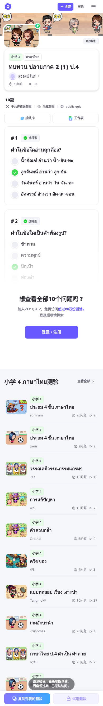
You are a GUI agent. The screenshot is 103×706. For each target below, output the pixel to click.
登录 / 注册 (51, 332)
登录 (81, 6)
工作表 (79, 118)
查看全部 (83, 381)
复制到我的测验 (30, 698)
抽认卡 (30, 118)
